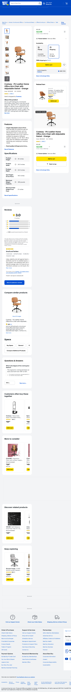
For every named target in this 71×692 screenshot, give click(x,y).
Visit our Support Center (29, 633)
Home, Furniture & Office (16, 22)
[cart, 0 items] (66, 3)
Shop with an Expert (27, 635)
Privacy (17, 682)
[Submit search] (40, 3)
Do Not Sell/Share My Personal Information (46, 683)
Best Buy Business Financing (9, 667)
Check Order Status (6, 633)
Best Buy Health (47, 641)
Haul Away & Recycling (28, 647)
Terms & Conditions (11, 683)
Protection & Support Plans (29, 644)
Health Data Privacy (36, 683)
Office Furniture (40, 22)
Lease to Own (5, 662)
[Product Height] (15, 159)
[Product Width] (15, 164)
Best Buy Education (48, 644)
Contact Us (25, 649)
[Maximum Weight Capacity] (15, 182)
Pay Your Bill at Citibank (8, 659)
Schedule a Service (27, 638)
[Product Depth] (15, 170)
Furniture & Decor (29, 22)
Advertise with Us (48, 635)
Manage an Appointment (29, 641)
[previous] (6, 262)
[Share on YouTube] (66, 658)
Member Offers (26, 662)
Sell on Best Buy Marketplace (51, 633)
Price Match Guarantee (7, 641)
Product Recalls (5, 644)
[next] (28, 262)
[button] (47, 33)
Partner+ (45, 649)
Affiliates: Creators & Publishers (51, 638)
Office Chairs (50, 22)
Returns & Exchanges (7, 638)
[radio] (41, 51)
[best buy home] (5, 3)
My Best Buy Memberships (29, 656)
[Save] (64, 65)
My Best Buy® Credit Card (8, 656)
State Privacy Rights (29, 683)
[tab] (9, 345)
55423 (49, 60)
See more (7, 113)
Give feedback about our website (26, 677)
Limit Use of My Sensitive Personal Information (61, 683)
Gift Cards (4, 649)
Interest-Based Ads (23, 683)
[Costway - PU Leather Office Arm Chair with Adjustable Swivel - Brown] (42, 95)
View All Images (16, 316)
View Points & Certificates (29, 659)
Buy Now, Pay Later (6, 665)
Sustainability (46, 665)
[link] (14, 282)
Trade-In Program (6, 647)
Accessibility (4, 682)
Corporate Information (49, 656)
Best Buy (4, 22)
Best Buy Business (48, 647)
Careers (45, 659)
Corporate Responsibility (50, 662)
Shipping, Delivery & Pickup (9, 635)
